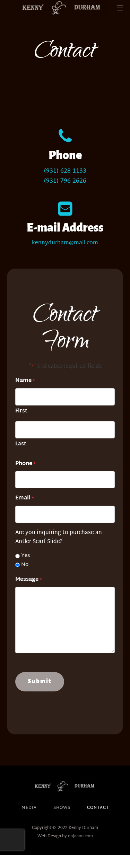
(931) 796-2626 (65, 181)
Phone (25, 464)
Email (24, 498)
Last (20, 443)
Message (28, 579)
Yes (25, 556)
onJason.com (80, 836)
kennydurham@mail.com (65, 243)
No (24, 565)
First (21, 411)
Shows (61, 808)
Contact (98, 808)
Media (29, 808)
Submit (40, 681)
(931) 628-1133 (65, 171)
